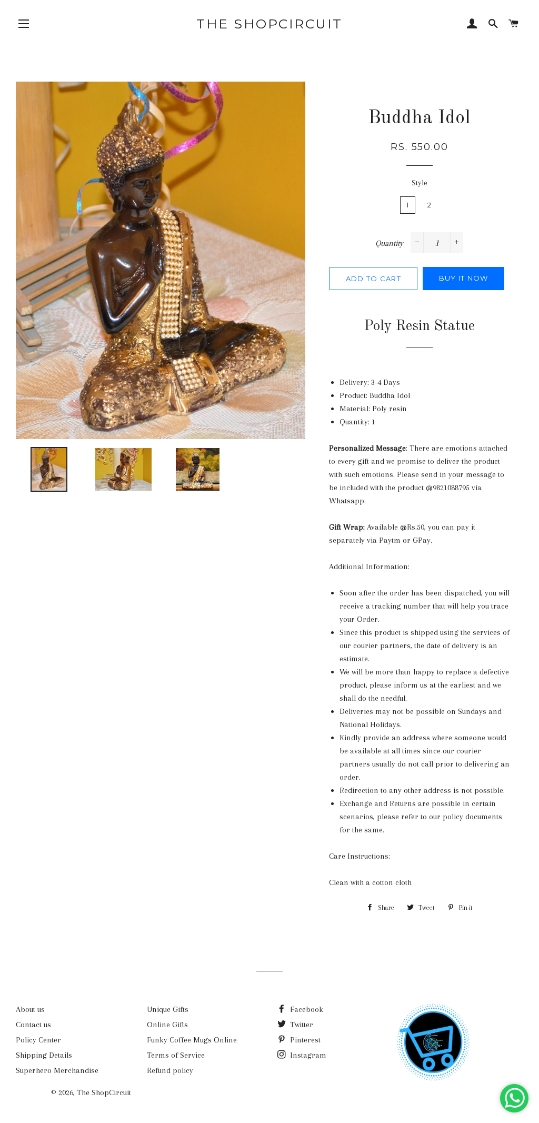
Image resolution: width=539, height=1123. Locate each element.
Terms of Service (176, 1055)
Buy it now (463, 278)
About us (30, 1009)
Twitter (300, 1024)
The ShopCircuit (269, 24)
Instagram (307, 1055)
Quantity (389, 243)
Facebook (305, 1009)
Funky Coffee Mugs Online (192, 1040)
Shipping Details (44, 1055)
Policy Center (38, 1040)
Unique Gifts (167, 1009)
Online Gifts (167, 1024)
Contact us (33, 1024)
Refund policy (170, 1070)
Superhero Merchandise (57, 1070)
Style (419, 182)
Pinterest (304, 1040)
